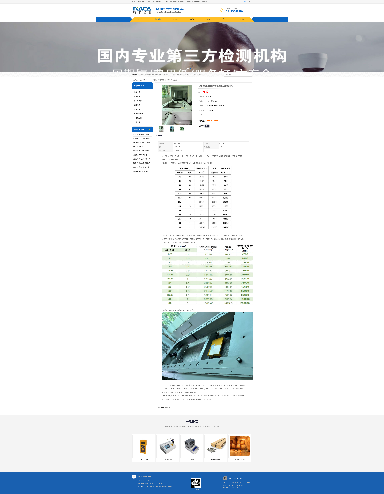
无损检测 (137, 109)
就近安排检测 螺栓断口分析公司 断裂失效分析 (142, 142)
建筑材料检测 (167, 459)
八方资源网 (148, 486)
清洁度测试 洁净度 (139, 146)
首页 (140, 80)
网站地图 (169, 486)
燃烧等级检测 (138, 113)
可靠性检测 (138, 118)
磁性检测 (137, 105)
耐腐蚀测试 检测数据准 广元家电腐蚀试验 (142, 155)
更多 (150, 129)
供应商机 (157, 19)
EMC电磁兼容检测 (191, 459)
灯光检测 (137, 96)
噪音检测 (137, 92)
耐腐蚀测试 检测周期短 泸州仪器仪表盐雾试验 (142, 159)
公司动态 (209, 19)
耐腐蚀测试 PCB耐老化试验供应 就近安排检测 (142, 163)
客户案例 (226, 19)
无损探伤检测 (215, 459)
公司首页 (140, 19)
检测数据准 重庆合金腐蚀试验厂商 (142, 151)
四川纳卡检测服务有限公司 (146, 484)
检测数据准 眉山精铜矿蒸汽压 (142, 134)
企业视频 (175, 19)
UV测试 (143, 459)
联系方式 (243, 19)
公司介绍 (192, 19)
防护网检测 (138, 101)
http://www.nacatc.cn (164, 407)
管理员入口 (162, 486)
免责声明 (155, 486)
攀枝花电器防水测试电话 (140, 171)
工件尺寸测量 (239, 459)
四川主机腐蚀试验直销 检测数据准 (142, 138)
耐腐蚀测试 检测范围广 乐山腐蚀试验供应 (142, 167)
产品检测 (137, 122)
